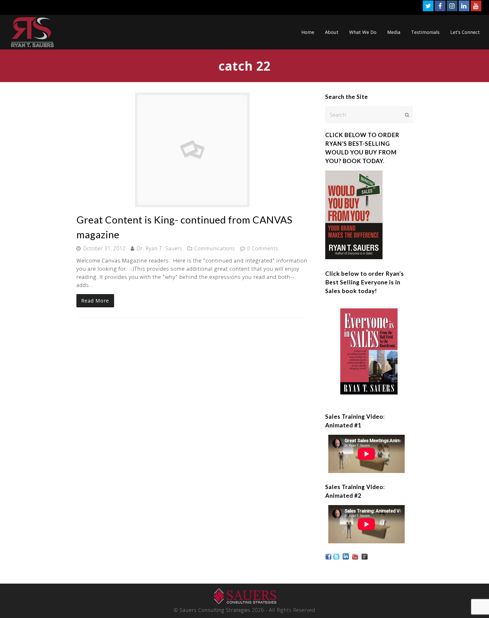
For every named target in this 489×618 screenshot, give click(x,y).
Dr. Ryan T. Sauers (159, 248)
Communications (214, 248)
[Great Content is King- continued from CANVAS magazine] (192, 203)
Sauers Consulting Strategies (215, 610)
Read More (95, 300)
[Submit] (407, 114)
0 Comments (262, 248)
